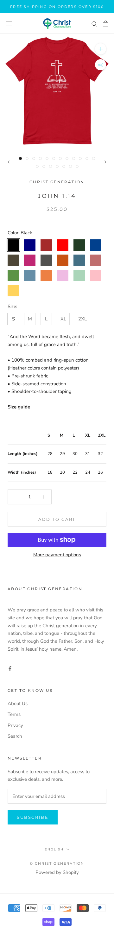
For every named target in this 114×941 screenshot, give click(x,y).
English (54, 849)
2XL (82, 319)
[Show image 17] (63, 166)
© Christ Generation (57, 863)
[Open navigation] (9, 23)
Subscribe (32, 817)
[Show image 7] (60, 158)
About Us (18, 703)
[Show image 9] (73, 158)
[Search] (94, 23)
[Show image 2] (27, 158)
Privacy (15, 725)
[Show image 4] (40, 158)
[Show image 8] (67, 158)
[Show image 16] (57, 166)
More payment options (57, 555)
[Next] (105, 162)
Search (15, 736)
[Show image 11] (87, 158)
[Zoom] (100, 48)
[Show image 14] (43, 166)
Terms (14, 714)
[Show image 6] (53, 158)
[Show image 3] (33, 158)
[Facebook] (10, 668)
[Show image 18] (70, 166)
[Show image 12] (93, 158)
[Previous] (9, 162)
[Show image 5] (47, 158)
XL (63, 319)
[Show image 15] (50, 166)
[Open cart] (105, 24)
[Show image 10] (80, 158)
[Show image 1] (20, 158)
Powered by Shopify (57, 872)
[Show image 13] (37, 166)
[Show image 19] (77, 166)
